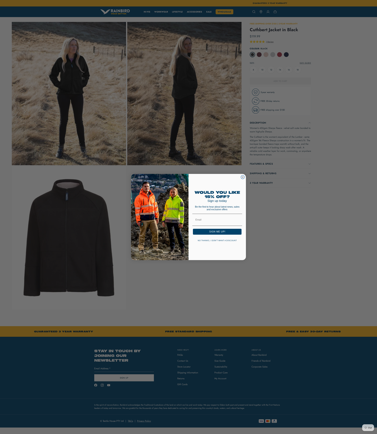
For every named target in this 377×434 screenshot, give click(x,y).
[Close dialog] (242, 177)
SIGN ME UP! (217, 231)
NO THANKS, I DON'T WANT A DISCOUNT (217, 241)
